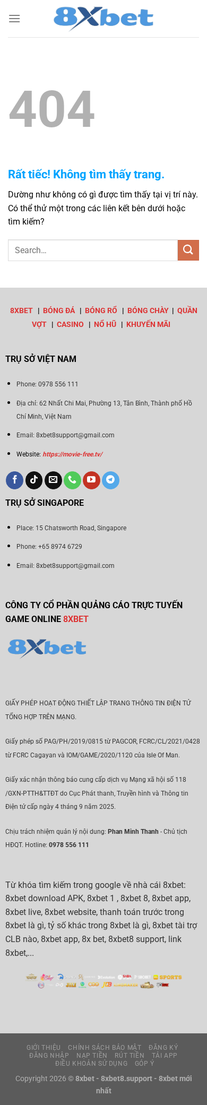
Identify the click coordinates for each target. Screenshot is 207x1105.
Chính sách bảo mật (104, 1047)
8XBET (21, 310)
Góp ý (144, 1063)
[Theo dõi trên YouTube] (91, 480)
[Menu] (14, 18)
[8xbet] (103, 18)
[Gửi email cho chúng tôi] (53, 480)
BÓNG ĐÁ (59, 310)
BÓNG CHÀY (148, 310)
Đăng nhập (49, 1055)
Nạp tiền (92, 1055)
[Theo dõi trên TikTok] (34, 480)
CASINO (70, 324)
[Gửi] (188, 250)
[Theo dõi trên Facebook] (14, 480)
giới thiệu (44, 1047)
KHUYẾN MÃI (148, 324)
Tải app (165, 1055)
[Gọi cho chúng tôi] (72, 480)
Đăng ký (163, 1047)
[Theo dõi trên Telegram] (110, 480)
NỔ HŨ (105, 324)
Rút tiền (129, 1055)
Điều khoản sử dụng (91, 1063)
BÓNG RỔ (101, 310)
